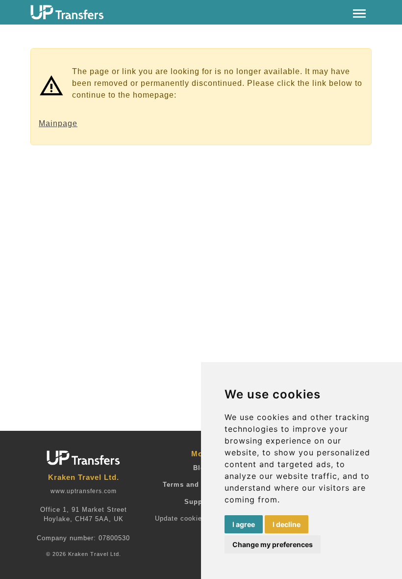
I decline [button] (287, 524)
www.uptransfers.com (83, 491)
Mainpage (58, 123)
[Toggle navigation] (359, 12)
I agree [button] (243, 524)
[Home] (67, 12)
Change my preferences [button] (272, 544)
